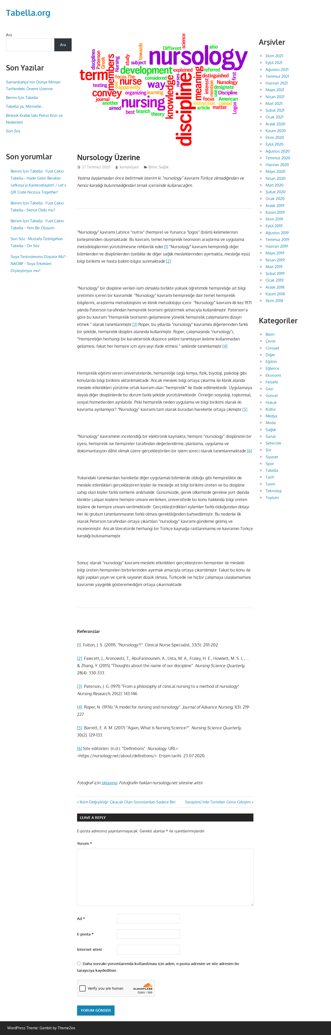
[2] (168, 261)
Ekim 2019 (274, 219)
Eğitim (271, 361)
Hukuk (271, 402)
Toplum (272, 497)
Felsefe (272, 382)
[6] (249, 450)
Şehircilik (273, 443)
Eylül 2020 (274, 144)
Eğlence (272, 368)
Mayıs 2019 (275, 253)
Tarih (270, 477)
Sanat (271, 436)
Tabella (272, 470)
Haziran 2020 (277, 164)
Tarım (270, 484)
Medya (271, 415)
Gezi (269, 388)
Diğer (270, 354)
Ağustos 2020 (278, 151)
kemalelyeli (129, 167)
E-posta (85, 934)
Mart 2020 (274, 185)
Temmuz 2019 (277, 239)
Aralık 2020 (275, 124)
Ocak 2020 (275, 198)
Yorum (84, 843)
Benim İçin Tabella (22, 97)
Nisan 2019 (275, 260)
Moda (271, 422)
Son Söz (13, 131)
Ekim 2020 (275, 137)
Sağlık (164, 167)
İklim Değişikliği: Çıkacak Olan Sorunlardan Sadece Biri (127, 802)
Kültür (271, 409)
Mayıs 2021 (275, 89)
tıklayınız (109, 782)
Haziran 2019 (277, 246)
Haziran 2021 (277, 83)
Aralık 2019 (275, 205)
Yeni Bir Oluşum (40, 227)
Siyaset (272, 456)
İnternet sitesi (89, 949)
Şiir (268, 449)
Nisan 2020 (275, 178)
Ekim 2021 (274, 55)
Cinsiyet (272, 348)
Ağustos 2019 (277, 232)
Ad (81, 918)
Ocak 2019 (275, 280)
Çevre (270, 341)
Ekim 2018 (274, 300)
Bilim (152, 167)
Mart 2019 (274, 266)
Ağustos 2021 (277, 69)
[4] (224, 346)
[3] (134, 324)
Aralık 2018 (275, 287)
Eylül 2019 (274, 225)
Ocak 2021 (274, 117)
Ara (9, 34)
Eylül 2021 (274, 62)
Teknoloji (274, 490)
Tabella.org (28, 12)
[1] (166, 246)
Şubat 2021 (275, 110)
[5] (244, 409)
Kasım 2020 (276, 130)
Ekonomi (273, 375)
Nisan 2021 (275, 96)
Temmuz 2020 (278, 157)
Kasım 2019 (275, 212)
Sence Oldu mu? (41, 210)
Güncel (272, 395)
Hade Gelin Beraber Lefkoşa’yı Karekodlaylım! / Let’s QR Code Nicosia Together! (38, 185)
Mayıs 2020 (275, 171)
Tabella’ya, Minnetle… (25, 106)
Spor (270, 463)
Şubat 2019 (275, 273)
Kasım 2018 (275, 293)
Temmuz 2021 (277, 76)
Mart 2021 (274, 103)
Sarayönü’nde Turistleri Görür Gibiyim (218, 802)
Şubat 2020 (275, 191)
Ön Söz (33, 245)
